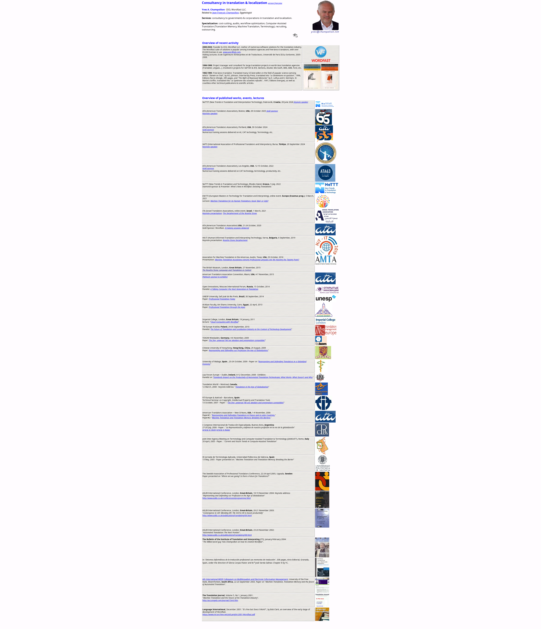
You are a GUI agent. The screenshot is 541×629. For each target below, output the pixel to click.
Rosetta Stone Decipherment (235, 240)
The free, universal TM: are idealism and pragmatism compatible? (237, 340)
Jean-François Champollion (225, 12)
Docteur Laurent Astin (282, 625)
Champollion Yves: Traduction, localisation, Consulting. (230, 625)
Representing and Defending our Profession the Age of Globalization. (238, 350)
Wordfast (265, 625)
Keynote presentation (212, 213)
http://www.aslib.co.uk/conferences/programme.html (226, 498)
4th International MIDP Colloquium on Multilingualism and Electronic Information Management (245, 579)
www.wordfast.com (232, 52)
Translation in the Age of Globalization (251, 387)
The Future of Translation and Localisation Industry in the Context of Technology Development (250, 329)
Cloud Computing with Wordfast (224, 322)
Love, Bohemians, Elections (309, 625)
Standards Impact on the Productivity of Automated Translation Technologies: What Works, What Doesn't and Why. (263, 377)
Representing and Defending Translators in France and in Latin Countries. (243, 415)
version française (275, 3)
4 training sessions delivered (237, 228)
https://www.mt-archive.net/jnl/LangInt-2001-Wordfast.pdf (228, 614)
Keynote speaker (209, 113)
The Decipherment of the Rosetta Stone (240, 213)
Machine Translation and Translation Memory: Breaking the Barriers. (241, 417)
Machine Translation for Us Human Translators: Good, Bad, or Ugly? (239, 201)
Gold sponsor (208, 129)
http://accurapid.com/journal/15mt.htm (220, 600)
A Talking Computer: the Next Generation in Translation (234, 289)
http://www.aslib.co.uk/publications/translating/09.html (227, 515)
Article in (209, 430)
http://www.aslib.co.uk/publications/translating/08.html (227, 535)
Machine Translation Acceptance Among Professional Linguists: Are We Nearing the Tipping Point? (257, 259)
